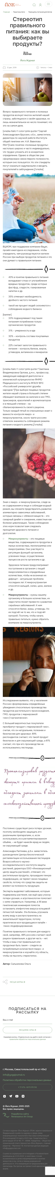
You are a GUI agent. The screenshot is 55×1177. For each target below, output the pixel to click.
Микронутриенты (18, 538)
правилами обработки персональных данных (27, 1039)
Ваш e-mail (8, 1020)
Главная (6, 12)
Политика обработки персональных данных (27, 1080)
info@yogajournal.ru (14, 1074)
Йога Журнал (27, 60)
